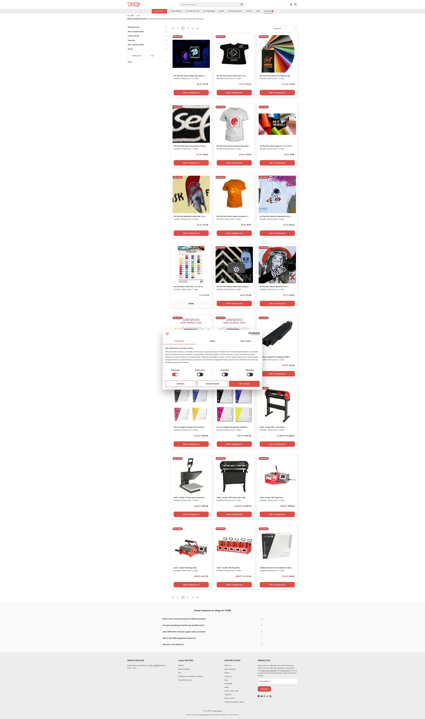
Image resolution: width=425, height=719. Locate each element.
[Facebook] (259, 696)
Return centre (229, 698)
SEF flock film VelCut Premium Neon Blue (232, 146)
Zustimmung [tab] (179, 341)
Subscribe (264, 689)
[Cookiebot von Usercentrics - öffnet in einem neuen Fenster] (250, 333)
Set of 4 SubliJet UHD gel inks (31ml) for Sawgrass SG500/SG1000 (189, 427)
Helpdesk (227, 694)
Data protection (184, 669)
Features (131, 40)
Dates (226, 687)
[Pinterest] (270, 696)
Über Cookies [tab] (245, 341)
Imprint (181, 665)
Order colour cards (231, 691)
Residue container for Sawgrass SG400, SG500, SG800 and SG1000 (274, 357)
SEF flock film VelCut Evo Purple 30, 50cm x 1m (276, 76)
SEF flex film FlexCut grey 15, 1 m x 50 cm (276, 146)
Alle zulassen (244, 384)
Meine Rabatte (229, 669)
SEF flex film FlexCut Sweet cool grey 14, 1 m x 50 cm (233, 216)
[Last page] (198, 28)
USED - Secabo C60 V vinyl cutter (272, 427)
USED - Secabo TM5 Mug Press (228, 568)
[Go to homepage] (134, 4)
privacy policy (285, 670)
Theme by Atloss (217, 711)
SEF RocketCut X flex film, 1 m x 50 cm (188, 287)
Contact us (228, 676)
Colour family (133, 36)
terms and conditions (269, 670)
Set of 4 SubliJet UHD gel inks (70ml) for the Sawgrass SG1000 (232, 427)
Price (130, 62)
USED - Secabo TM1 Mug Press (271, 498)
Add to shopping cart (191, 93)
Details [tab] (212, 341)
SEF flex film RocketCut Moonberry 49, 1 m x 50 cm (276, 216)
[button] (212, 619)
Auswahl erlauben (212, 384)
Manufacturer (133, 27)
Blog (226, 680)
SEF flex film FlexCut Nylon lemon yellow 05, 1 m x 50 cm (232, 287)
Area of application (136, 31)
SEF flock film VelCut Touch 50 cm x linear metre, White (190, 146)
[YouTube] (262, 696)
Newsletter (228, 684)
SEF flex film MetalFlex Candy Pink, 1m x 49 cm (189, 216)
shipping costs (203, 714)
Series (130, 49)
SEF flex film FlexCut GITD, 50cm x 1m (231, 76)
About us (227, 665)
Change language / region (234, 702)
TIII (152, 56)
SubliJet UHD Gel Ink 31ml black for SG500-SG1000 (276, 568)
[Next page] (193, 28)
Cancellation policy (185, 680)
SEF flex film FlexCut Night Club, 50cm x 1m (189, 76)
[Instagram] (265, 696)
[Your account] (291, 4)
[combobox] (208, 4)
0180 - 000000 (154, 665)
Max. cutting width (136, 44)
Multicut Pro (137, 56)
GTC (179, 673)
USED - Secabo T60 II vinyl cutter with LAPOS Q (231, 498)
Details (191, 303)
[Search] (242, 4)
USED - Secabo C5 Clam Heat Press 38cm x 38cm (190, 498)
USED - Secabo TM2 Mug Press (185, 568)
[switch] (200, 374)
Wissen (227, 673)
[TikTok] (268, 696)
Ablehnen (180, 384)
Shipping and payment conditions (190, 676)
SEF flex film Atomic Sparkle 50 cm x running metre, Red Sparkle (274, 287)
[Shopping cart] (295, 4)
